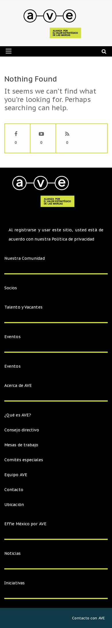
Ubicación (14, 504)
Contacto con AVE (88, 618)
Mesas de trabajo (21, 444)
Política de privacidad (73, 239)
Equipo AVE (15, 474)
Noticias (12, 553)
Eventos (12, 336)
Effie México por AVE (25, 523)
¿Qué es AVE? (17, 415)
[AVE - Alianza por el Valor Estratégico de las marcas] (54, 23)
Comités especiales (23, 459)
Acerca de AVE (18, 385)
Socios (10, 287)
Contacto (13, 489)
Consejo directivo (21, 430)
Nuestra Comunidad (24, 258)
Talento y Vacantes (23, 307)
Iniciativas (15, 583)
